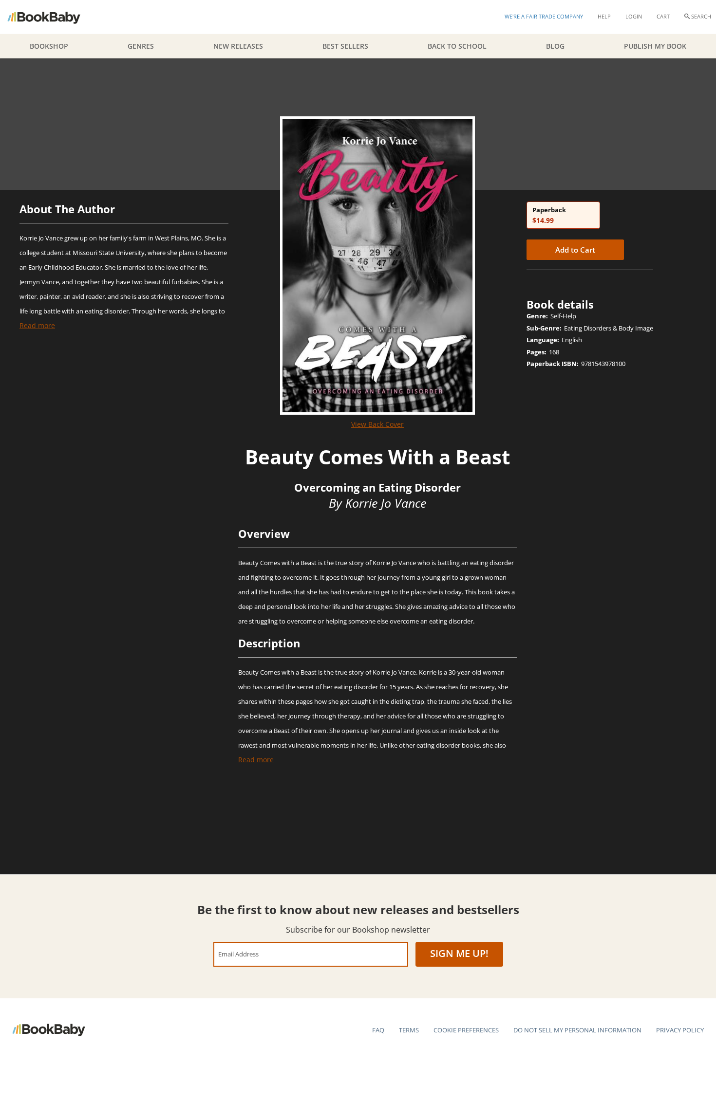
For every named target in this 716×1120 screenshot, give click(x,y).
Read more (37, 325)
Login (633, 16)
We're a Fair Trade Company (544, 16)
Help (604, 16)
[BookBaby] (52, 17)
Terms (409, 1030)
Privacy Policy (680, 1030)
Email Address (238, 954)
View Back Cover (377, 424)
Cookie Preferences (466, 1030)
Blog (555, 46)
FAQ (378, 1030)
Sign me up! (459, 953)
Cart (663, 16)
